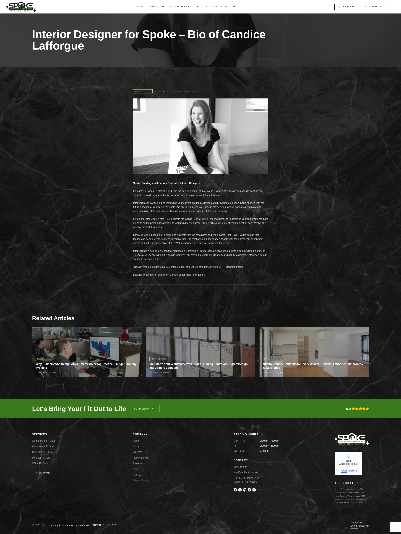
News (214, 7)
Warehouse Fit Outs (43, 446)
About (139, 7)
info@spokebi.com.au (246, 472)
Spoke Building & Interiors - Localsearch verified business (348, 463)
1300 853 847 (348, 7)
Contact (137, 474)
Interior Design (180, 7)
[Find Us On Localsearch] (254, 490)
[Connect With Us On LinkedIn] (249, 490)
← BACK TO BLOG (144, 291)
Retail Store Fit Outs (43, 452)
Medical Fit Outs (41, 457)
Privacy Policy (141, 480)
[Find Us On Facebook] (235, 490)
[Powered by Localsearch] (360, 525)
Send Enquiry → (145, 408)
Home (136, 440)
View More (43, 472)
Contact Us (228, 7)
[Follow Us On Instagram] (240, 490)
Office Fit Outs (40, 463)
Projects (201, 7)
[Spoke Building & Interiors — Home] (21, 7)
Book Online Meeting (378, 7)
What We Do (157, 7)
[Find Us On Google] (244, 490)
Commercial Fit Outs (43, 440)
